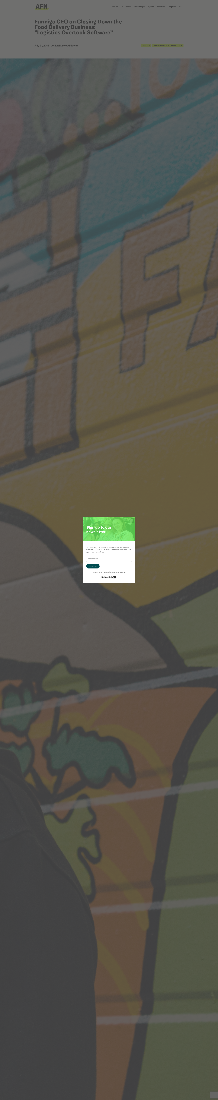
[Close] (132, 520)
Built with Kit (109, 577)
